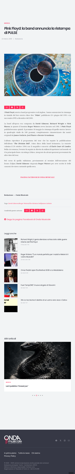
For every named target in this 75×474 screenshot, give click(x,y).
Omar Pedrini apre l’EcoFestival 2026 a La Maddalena (42, 270)
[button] (33, 395)
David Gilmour (13, 203)
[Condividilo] (11, 107)
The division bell (35, 203)
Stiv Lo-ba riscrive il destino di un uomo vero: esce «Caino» (44, 300)
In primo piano (10, 453)
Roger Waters (24, 203)
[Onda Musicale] (13, 439)
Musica (7, 23)
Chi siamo (36, 453)
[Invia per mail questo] (6, 107)
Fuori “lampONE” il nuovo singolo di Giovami (38, 285)
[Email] (69, 441)
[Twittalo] (17, 107)
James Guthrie (47, 203)
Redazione (19, 39)
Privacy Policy (10, 456)
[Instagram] (64, 441)
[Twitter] (60, 441)
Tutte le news (24, 453)
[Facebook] (56, 441)
